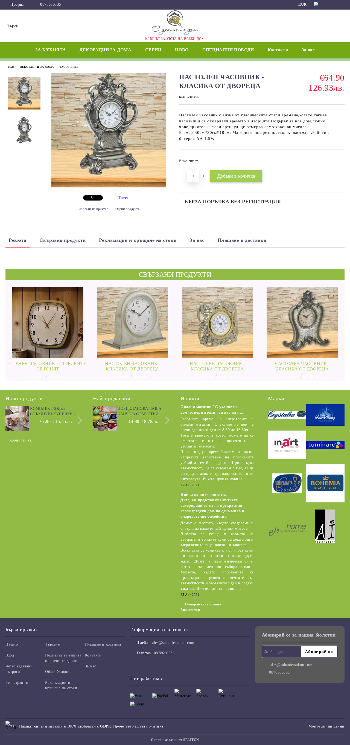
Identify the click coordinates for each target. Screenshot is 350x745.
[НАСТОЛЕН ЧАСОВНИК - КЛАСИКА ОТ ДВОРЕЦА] (108, 186)
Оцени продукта (127, 209)
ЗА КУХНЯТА (50, 50)
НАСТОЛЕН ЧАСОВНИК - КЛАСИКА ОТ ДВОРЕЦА (132, 366)
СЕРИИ (153, 50)
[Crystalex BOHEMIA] (287, 416)
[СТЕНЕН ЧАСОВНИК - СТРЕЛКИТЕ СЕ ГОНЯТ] (47, 322)
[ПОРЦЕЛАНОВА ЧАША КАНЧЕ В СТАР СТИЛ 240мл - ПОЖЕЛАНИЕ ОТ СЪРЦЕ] (104, 418)
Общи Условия (58, 672)
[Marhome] (287, 527)
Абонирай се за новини (202, 604)
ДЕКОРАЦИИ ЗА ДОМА (37, 66)
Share (95, 198)
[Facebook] (333, 5)
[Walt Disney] (325, 415)
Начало (9, 66)
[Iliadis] (325, 527)
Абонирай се (20, 440)
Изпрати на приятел (93, 209)
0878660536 (50, 4)
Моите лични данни (326, 726)
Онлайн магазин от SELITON (175, 740)
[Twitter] (342, 5)
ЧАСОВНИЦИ (68, 66)
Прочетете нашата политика (138, 726)
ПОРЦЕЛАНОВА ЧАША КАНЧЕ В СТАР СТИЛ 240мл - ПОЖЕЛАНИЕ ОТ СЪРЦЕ (142, 412)
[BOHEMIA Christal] (287, 484)
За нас (308, 50)
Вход (9, 655)
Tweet (123, 198)
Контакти (278, 50)
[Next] (78, 420)
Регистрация (16, 683)
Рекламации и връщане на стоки (137, 240)
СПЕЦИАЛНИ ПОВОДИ (228, 50)
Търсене (52, 644)
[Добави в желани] (341, 162)
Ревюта (17, 240)
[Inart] (287, 446)
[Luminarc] (325, 446)
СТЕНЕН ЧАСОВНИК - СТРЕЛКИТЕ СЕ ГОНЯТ (47, 366)
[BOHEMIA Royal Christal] (325, 484)
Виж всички (190, 610)
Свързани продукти (62, 240)
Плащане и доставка (242, 240)
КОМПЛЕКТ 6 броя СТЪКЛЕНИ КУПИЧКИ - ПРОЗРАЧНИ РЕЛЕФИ (52, 412)
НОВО (181, 50)
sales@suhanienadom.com (172, 643)
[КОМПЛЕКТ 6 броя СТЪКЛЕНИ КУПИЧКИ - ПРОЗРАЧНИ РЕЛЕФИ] (16, 418)
